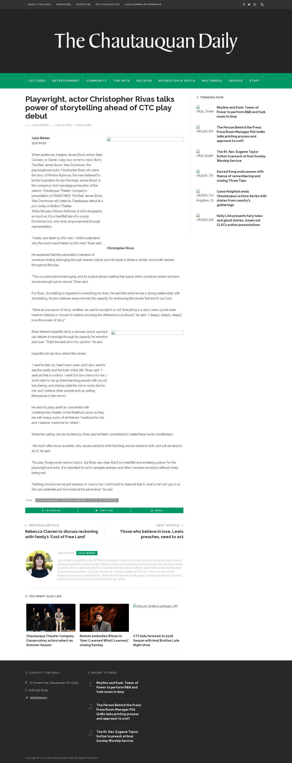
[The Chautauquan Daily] (146, 42)
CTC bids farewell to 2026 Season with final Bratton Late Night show (156, 640)
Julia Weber (40, 125)
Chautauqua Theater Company (62, 500)
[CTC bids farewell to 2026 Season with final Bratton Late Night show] (157, 618)
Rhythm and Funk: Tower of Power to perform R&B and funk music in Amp (241, 112)
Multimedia (212, 80)
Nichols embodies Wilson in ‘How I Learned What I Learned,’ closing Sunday (104, 640)
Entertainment (66, 80)
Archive (236, 80)
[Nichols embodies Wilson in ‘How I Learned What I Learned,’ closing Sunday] (104, 618)
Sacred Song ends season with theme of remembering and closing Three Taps (240, 176)
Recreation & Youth (177, 80)
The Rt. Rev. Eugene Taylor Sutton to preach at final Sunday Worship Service (241, 156)
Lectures (37, 80)
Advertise (83, 4)
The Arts (122, 80)
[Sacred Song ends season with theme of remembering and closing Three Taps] (205, 173)
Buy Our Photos (108, 4)
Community (97, 80)
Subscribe (63, 4)
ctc (95, 500)
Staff (254, 80)
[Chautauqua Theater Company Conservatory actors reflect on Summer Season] (50, 618)
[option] (50, 625)
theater (109, 500)
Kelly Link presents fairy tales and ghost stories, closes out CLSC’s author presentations (240, 220)
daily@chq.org (38, 697)
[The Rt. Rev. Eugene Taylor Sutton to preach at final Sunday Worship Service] (205, 153)
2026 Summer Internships (143, 4)
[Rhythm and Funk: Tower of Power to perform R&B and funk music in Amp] (205, 109)
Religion (144, 80)
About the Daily (39, 4)
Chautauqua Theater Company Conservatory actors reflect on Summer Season (50, 640)
